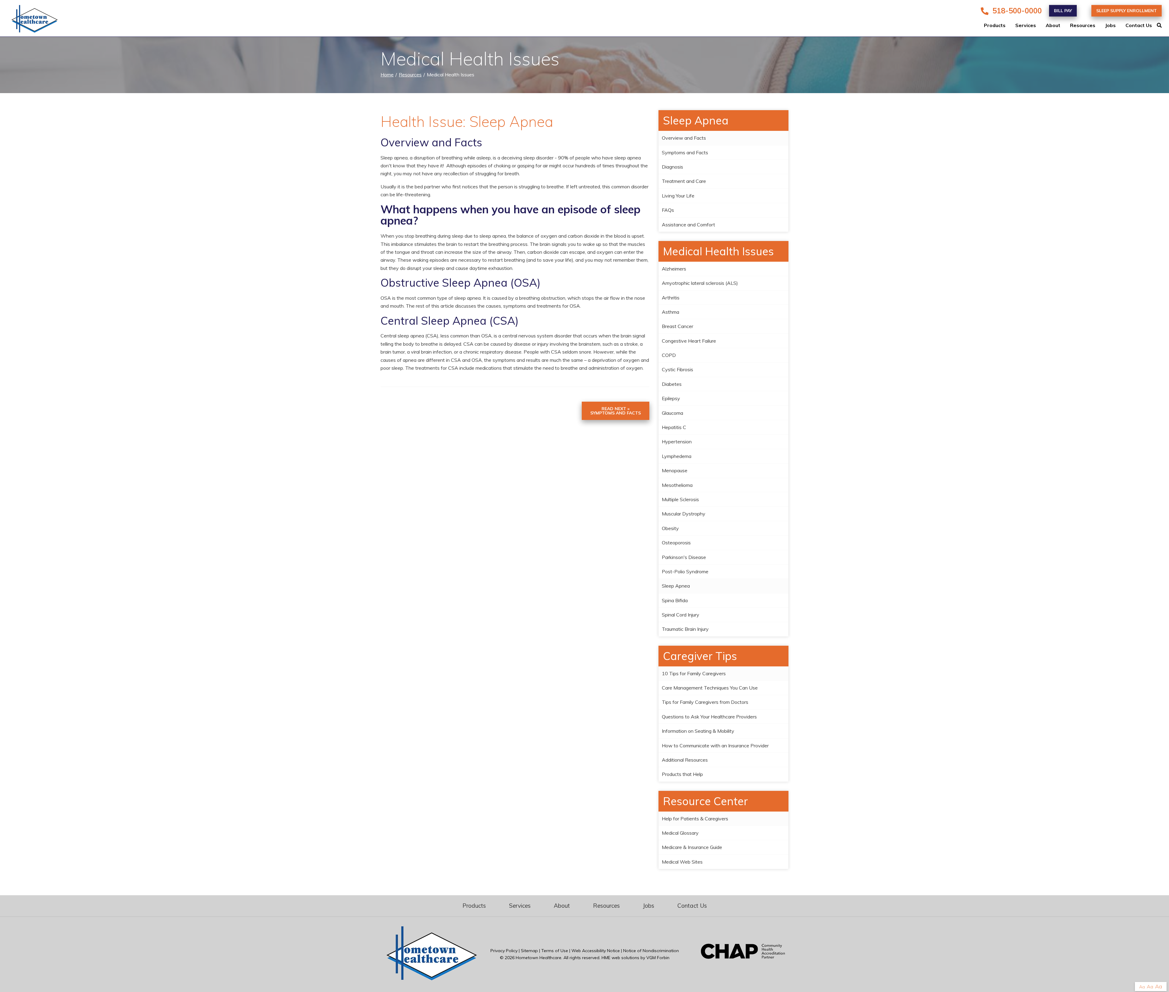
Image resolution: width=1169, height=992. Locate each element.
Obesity (670, 528)
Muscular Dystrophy (683, 514)
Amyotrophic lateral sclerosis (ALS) (700, 283)
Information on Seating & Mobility (698, 731)
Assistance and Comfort (688, 225)
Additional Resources (685, 760)
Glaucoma (672, 413)
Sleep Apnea (676, 586)
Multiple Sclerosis (680, 499)
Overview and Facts (684, 138)
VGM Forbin (657, 957)
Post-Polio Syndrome (685, 571)
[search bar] (1163, 25)
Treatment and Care (684, 181)
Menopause (674, 470)
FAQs (668, 210)
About (1053, 26)
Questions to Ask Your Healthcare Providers (709, 717)
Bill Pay (1063, 10)
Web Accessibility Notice (595, 950)
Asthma (670, 312)
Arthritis (670, 298)
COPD (669, 355)
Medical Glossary (680, 833)
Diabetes (672, 384)
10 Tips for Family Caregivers (694, 673)
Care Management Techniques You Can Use (710, 688)
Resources (1082, 26)
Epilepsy (671, 398)
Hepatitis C (674, 427)
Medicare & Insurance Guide (692, 847)
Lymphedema (676, 456)
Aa (1142, 987)
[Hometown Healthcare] (30, 20)
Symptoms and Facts (685, 152)
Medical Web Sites (682, 862)
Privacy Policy (504, 950)
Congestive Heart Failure (689, 341)
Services (1025, 26)
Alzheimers (674, 269)
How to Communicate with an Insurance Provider (715, 745)
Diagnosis (672, 167)
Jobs (1110, 26)
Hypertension (677, 441)
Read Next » (615, 411)
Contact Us (1138, 26)
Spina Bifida (675, 600)
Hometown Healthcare (538, 957)
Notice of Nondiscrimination (651, 950)
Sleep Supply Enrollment (1126, 10)
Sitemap (529, 950)
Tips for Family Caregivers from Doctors (705, 702)
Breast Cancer (677, 326)
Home (387, 75)
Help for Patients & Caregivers (695, 819)
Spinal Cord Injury (680, 615)
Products (995, 26)
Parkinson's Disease (684, 557)
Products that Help (682, 774)
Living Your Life (678, 196)
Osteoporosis (676, 543)
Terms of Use (554, 950)
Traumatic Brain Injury (685, 629)
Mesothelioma (677, 485)
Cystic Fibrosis (677, 369)
